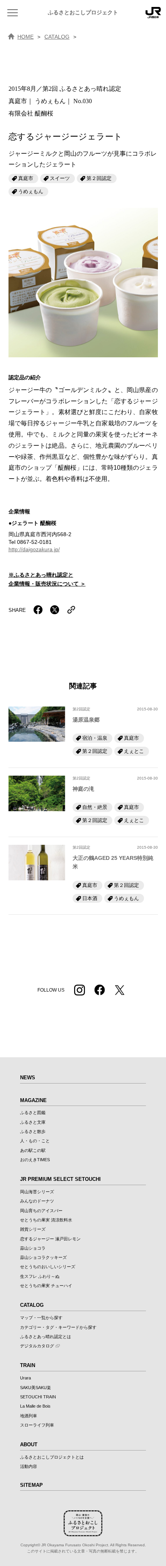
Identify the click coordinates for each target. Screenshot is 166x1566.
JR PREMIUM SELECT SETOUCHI (60, 1179)
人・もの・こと (35, 1140)
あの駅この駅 (33, 1150)
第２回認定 (99, 178)
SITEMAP (31, 1485)
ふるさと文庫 (33, 1122)
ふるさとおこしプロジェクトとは (52, 1457)
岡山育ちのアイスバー (41, 1210)
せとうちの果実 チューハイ (46, 1285)
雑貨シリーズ (33, 1229)
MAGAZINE (33, 1100)
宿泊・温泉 (94, 738)
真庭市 (25, 178)
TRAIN (27, 1365)
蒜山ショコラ (33, 1248)
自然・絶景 (94, 807)
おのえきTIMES (35, 1159)
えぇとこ (134, 751)
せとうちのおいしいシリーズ (47, 1266)
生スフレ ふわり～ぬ (39, 1276)
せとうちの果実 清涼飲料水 (46, 1220)
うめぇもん (30, 191)
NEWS (27, 1077)
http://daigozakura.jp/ (34, 549)
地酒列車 (28, 1415)
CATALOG (56, 37)
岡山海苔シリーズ (37, 1191)
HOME (25, 37)
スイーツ (60, 178)
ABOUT (28, 1444)
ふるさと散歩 (33, 1131)
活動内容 (28, 1466)
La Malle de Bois (35, 1406)
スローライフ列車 (37, 1425)
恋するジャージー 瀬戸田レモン (50, 1238)
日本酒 (89, 898)
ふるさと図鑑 (33, 1112)
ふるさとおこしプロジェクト (83, 12)
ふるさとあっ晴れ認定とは (45, 1336)
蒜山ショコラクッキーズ (43, 1257)
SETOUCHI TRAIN (38, 1396)
